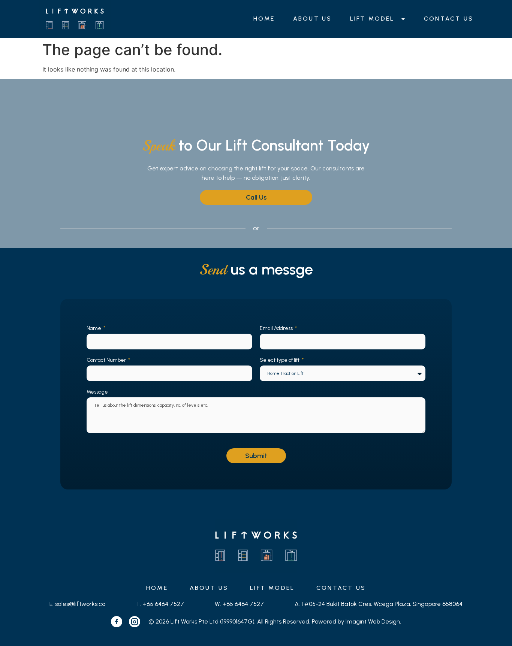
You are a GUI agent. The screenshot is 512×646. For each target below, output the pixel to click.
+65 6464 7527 (163, 603)
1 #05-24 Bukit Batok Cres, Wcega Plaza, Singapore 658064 (382, 603)
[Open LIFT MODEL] (403, 19)
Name (94, 328)
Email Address (277, 328)
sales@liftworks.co (80, 603)
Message (97, 392)
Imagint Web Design (373, 621)
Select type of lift (280, 360)
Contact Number (107, 360)
